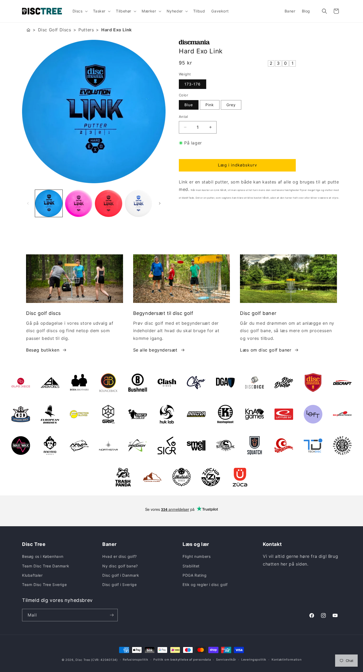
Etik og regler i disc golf (205, 584)
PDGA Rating (195, 575)
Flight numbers (196, 556)
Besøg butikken (42, 350)
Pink (209, 104)
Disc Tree (82, 660)
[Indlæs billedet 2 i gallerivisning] (78, 203)
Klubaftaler (32, 575)
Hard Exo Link (116, 29)
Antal (183, 116)
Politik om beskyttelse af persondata (182, 659)
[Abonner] (111, 615)
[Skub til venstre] (28, 203)
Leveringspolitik (253, 659)
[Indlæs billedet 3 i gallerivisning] (108, 203)
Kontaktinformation (287, 659)
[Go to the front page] (28, 30)
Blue (188, 104)
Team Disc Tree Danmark (45, 566)
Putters (86, 29)
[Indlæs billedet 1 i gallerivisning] (48, 203)
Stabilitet (191, 566)
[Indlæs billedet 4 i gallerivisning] (138, 203)
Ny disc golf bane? (120, 566)
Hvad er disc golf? (119, 556)
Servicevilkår (226, 659)
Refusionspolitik (135, 659)
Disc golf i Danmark (120, 575)
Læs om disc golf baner (265, 350)
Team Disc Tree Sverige (44, 584)
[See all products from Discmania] (260, 42)
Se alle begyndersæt (155, 350)
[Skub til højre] (160, 203)
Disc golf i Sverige (119, 584)
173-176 (192, 84)
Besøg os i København (43, 556)
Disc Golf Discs (54, 29)
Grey (231, 104)
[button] (79, 11)
